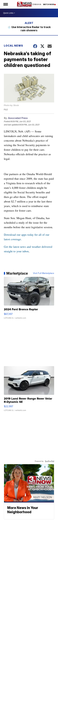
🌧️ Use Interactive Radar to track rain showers (29, 28)
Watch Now (48, 4)
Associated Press (18, 118)
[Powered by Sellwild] (49, 461)
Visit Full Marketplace (43, 273)
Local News (13, 45)
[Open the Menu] (5, 4)
